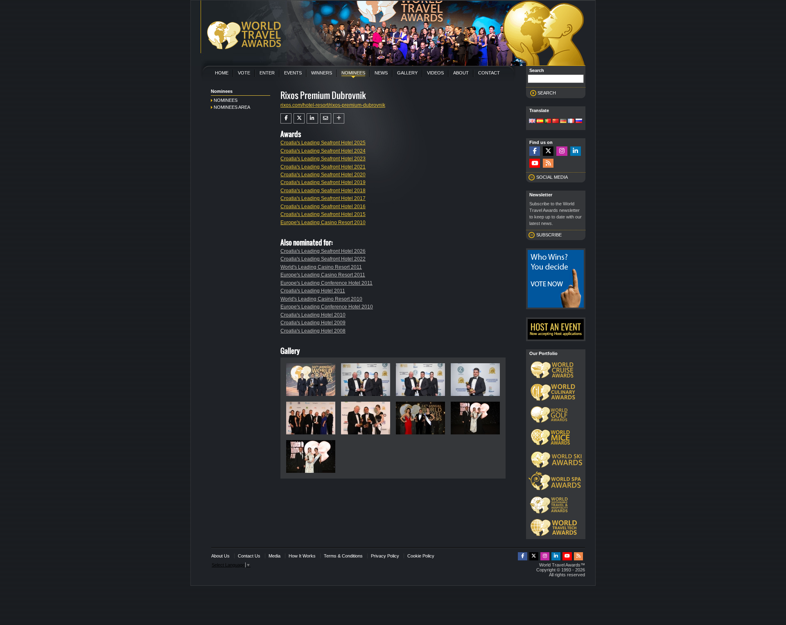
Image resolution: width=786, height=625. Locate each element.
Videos (435, 72)
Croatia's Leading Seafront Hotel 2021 (323, 167)
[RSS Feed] (548, 163)
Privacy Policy (385, 555)
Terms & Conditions (343, 555)
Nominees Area (232, 107)
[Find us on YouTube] (534, 163)
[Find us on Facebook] (534, 151)
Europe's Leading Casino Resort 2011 (322, 275)
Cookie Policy (420, 555)
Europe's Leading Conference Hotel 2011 (326, 283)
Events (293, 72)
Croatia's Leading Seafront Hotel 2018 (323, 190)
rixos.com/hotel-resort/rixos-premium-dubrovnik (332, 105)
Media (274, 555)
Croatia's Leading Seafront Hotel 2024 (323, 151)
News (381, 72)
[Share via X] (299, 118)
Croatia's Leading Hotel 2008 (313, 331)
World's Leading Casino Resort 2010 (321, 299)
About (461, 72)
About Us (220, 555)
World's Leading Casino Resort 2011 (321, 267)
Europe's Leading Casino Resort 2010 (323, 222)
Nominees (353, 72)
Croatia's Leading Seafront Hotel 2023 (323, 159)
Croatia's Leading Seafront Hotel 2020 (323, 175)
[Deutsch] (563, 121)
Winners (321, 72)
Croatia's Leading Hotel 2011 (312, 291)
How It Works (302, 555)
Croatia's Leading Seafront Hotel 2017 (323, 198)
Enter (267, 72)
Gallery (407, 72)
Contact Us (249, 555)
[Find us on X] (548, 151)
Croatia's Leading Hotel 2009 (313, 323)
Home (221, 72)
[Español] (540, 121)
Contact (489, 72)
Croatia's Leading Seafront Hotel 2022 (323, 259)
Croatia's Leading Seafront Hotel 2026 (323, 251)
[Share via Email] (326, 118)
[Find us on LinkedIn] (575, 151)
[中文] (555, 121)
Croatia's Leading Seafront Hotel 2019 (323, 182)
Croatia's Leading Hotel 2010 (313, 315)
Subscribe (549, 234)
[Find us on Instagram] (561, 151)
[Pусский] (579, 121)
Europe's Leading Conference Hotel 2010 (326, 307)
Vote (244, 72)
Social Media (552, 177)
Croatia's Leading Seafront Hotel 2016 (323, 206)
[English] (532, 121)
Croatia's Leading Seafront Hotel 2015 (323, 214)
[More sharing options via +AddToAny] (339, 118)
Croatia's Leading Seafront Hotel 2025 (323, 143)
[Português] (547, 121)
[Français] (571, 121)
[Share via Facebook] (286, 118)
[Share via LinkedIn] (312, 118)
